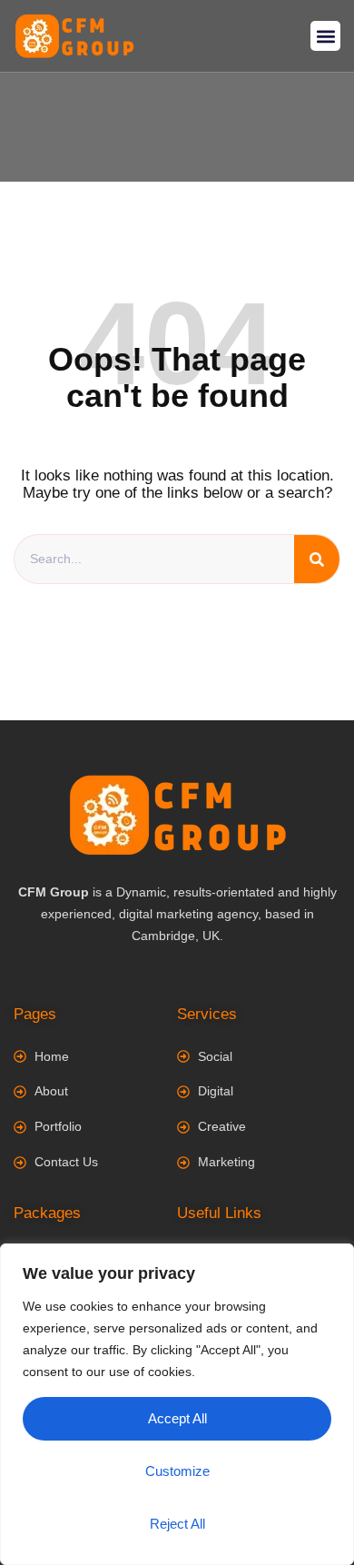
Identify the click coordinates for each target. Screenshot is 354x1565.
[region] (177, 1404)
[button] (325, 36)
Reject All (177, 1523)
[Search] (316, 559)
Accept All (177, 1418)
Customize (177, 1471)
